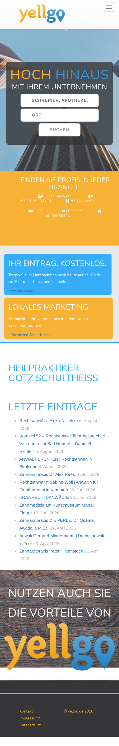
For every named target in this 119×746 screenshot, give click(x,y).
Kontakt (26, 711)
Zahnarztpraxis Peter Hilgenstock (51, 551)
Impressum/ (29, 718)
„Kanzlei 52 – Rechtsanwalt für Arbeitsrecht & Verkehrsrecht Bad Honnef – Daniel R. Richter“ (62, 443)
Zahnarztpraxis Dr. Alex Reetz (47, 474)
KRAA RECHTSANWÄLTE (44, 497)
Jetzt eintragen (20, 291)
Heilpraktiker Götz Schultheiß (53, 373)
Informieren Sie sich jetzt (29, 334)
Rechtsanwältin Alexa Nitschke (48, 420)
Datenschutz (30, 725)
